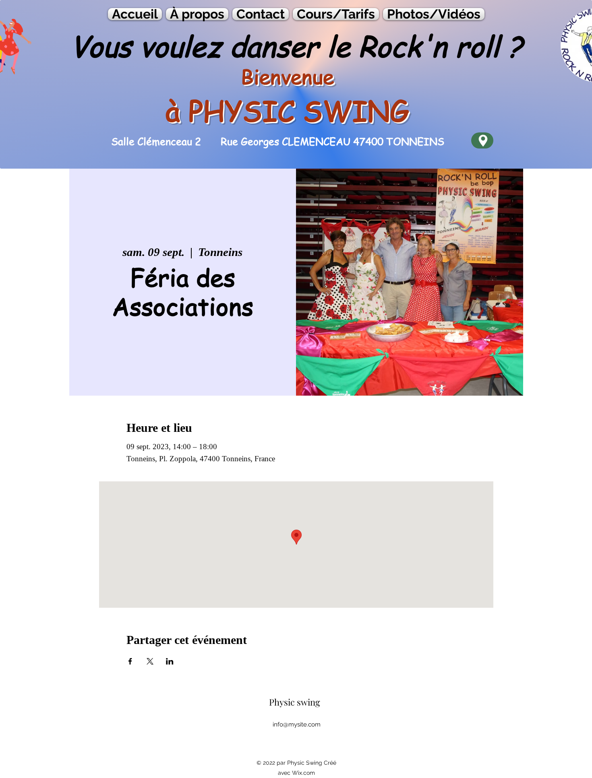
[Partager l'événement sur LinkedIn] (170, 661)
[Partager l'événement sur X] (150, 661)
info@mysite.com (297, 724)
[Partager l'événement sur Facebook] (130, 661)
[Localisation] (482, 140)
